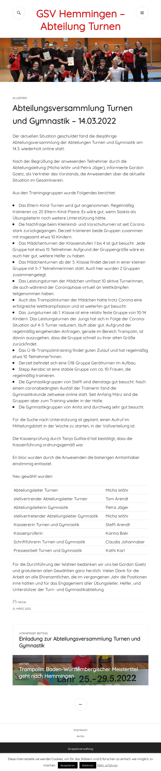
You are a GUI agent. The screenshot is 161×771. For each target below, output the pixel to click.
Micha (22, 602)
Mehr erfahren (107, 765)
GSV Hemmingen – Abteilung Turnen (80, 18)
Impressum (80, 730)
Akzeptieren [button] (67, 765)
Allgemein (20, 98)
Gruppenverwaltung (80, 748)
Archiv (80, 736)
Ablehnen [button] (88, 765)
